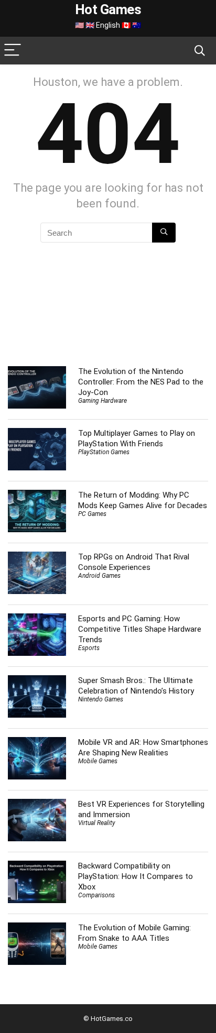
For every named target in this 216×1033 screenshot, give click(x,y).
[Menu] (12, 50)
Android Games (99, 575)
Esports (89, 648)
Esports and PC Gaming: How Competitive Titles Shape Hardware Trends (139, 629)
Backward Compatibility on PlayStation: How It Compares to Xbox (135, 876)
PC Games (92, 514)
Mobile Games (97, 761)
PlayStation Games (103, 452)
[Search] (199, 50)
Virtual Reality (96, 823)
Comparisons (96, 895)
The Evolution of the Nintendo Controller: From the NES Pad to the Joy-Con (140, 382)
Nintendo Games (100, 699)
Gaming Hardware (102, 400)
